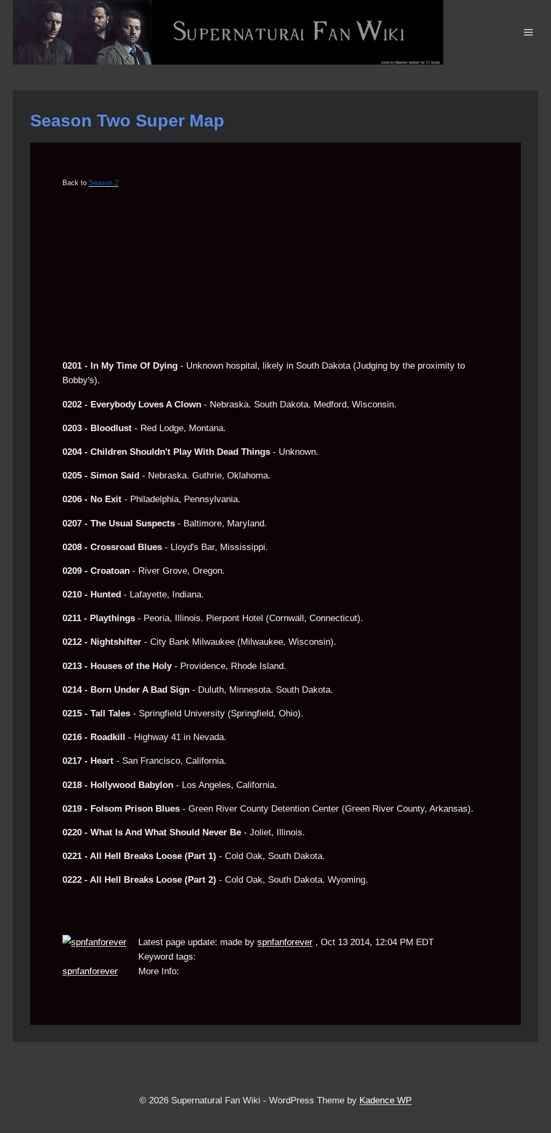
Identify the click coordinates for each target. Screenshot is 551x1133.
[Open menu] (528, 32)
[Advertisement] (275, 274)
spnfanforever (90, 971)
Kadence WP (385, 1100)
